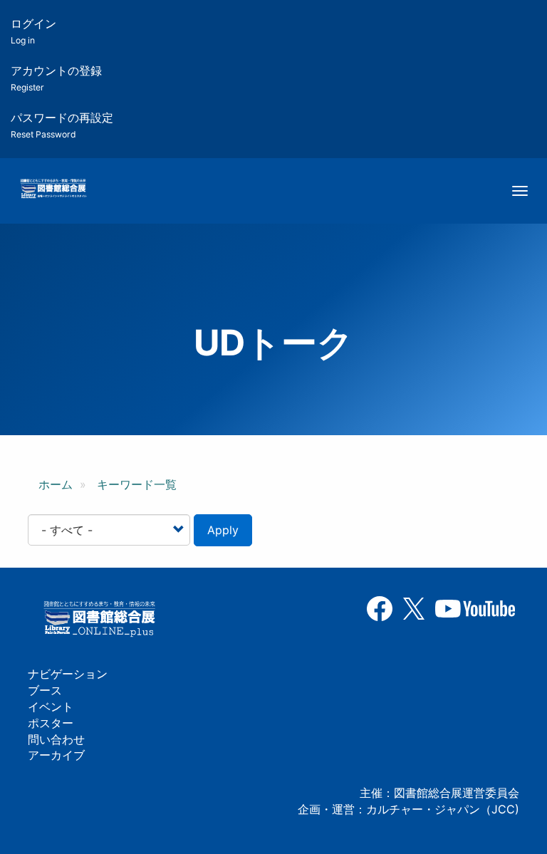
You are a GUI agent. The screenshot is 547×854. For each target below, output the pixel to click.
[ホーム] (53, 189)
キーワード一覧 (137, 484)
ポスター (50, 723)
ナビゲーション (68, 674)
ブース (45, 690)
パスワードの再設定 (62, 125)
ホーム (55, 484)
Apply (223, 530)
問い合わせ (56, 739)
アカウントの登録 (56, 78)
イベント (50, 706)
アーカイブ (56, 755)
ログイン (33, 31)
